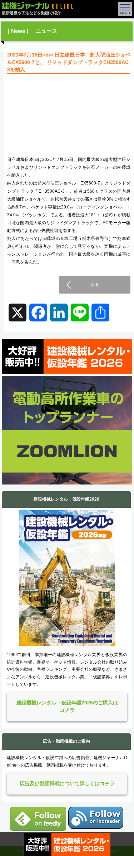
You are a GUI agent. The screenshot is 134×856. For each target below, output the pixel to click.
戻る (94, 284)
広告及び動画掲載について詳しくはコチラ (67, 783)
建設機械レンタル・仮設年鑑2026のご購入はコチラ (67, 706)
